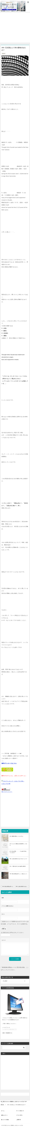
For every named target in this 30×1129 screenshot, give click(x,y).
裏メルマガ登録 (5, 1119)
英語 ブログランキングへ (7, 791)
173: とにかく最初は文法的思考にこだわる (18, 844)
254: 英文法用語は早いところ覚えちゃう (18, 873)
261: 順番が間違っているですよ (16, 836)
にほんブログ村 (6, 783)
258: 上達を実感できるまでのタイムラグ (18, 858)
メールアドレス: (6, 1027)
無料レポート (4, 1115)
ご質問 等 (18, 1119)
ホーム (2, 1110)
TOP (15, 1101)
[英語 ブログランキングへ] (6, 789)
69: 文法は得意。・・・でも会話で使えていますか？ (18, 852)
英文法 (3, 53)
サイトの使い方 (20, 1110)
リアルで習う (19, 1115)
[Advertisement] (15, 28)
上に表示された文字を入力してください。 (13, 932)
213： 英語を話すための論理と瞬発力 (18, 866)
